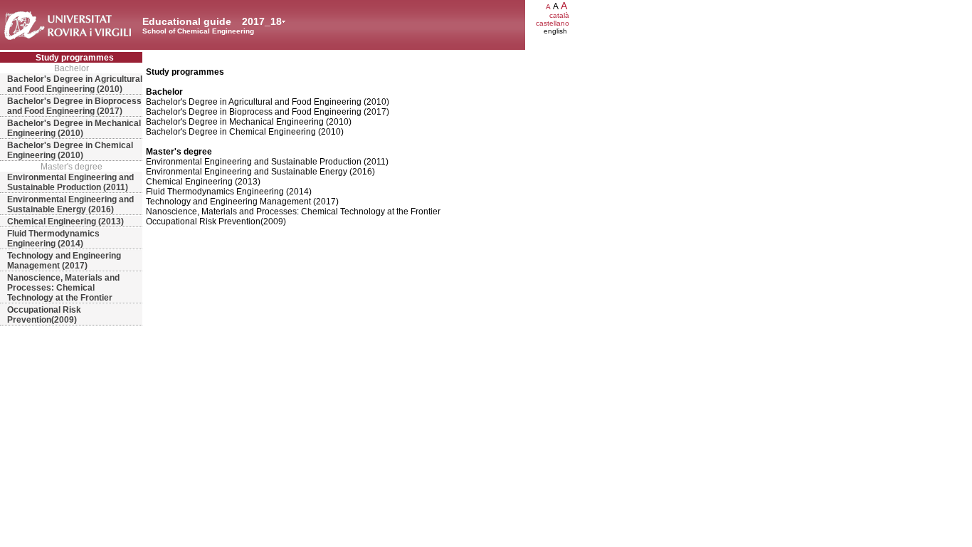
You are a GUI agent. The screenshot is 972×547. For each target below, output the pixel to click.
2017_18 (262, 21)
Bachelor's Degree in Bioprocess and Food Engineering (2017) (74, 106)
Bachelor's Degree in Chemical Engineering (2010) (70, 150)
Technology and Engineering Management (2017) (64, 261)
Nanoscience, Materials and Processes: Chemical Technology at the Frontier (63, 288)
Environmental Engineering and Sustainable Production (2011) (70, 182)
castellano (552, 23)
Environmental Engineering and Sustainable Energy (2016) (70, 204)
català (559, 15)
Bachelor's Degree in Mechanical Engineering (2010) (74, 128)
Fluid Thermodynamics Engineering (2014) (53, 239)
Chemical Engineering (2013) (65, 221)
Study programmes (75, 58)
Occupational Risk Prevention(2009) (44, 315)
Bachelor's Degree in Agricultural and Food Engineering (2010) (74, 84)
